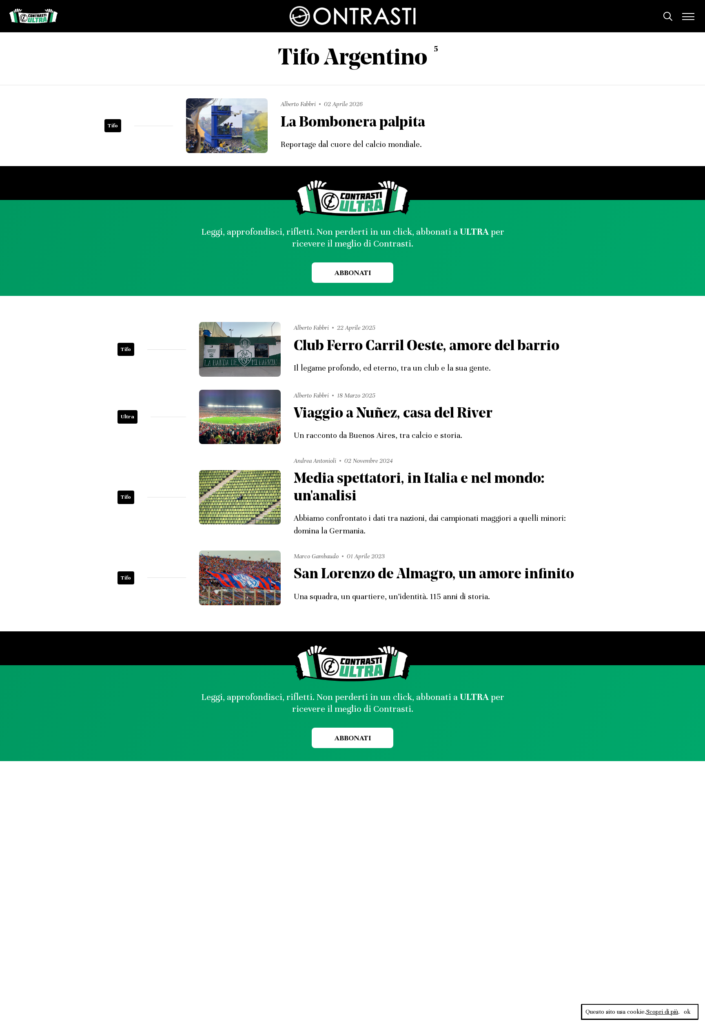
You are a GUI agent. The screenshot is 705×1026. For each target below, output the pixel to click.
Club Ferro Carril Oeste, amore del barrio (426, 347)
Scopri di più (662, 1011)
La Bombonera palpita (353, 123)
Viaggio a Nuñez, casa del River (393, 414)
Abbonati (353, 272)
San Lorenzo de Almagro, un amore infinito (434, 575)
